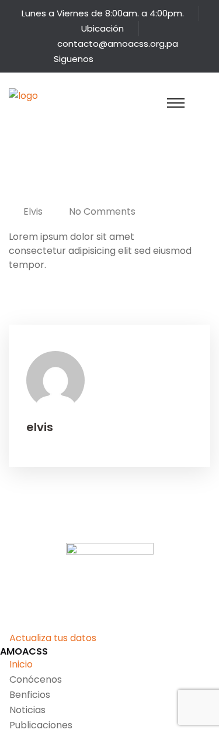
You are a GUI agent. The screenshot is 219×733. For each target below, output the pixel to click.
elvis (33, 211)
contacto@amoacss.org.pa (117, 43)
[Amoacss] (35, 109)
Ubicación (102, 28)
